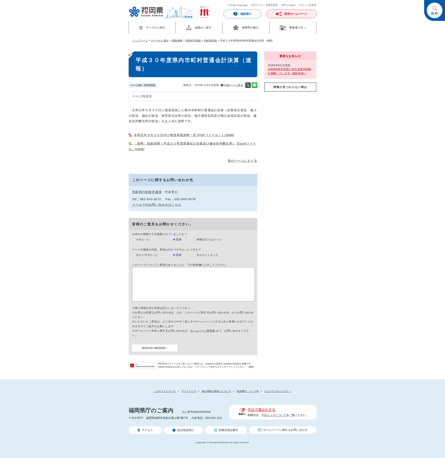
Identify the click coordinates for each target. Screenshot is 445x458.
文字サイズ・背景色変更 (264, 5)
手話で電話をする (261, 410)
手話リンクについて (273, 415)
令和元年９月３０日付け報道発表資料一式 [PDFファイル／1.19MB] (184, 135)
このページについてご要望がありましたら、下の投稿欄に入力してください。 (180, 264)
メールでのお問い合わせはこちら (156, 204)
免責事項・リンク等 (248, 391)
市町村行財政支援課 (147, 192)
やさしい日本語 (307, 5)
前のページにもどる (242, 161)
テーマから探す (160, 40)
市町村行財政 (193, 40)
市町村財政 (210, 40)
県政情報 (177, 40)
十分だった (143, 239)
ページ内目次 (142, 96)
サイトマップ (188, 391)
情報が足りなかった (209, 239)
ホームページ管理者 (203, 330)
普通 (178, 239)
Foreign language (238, 5)
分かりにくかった (208, 254)
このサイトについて (165, 391)
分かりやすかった (147, 254)
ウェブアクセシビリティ (277, 391)
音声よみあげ (288, 5)
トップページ (140, 40)
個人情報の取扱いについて (216, 391)
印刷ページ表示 (234, 85)
